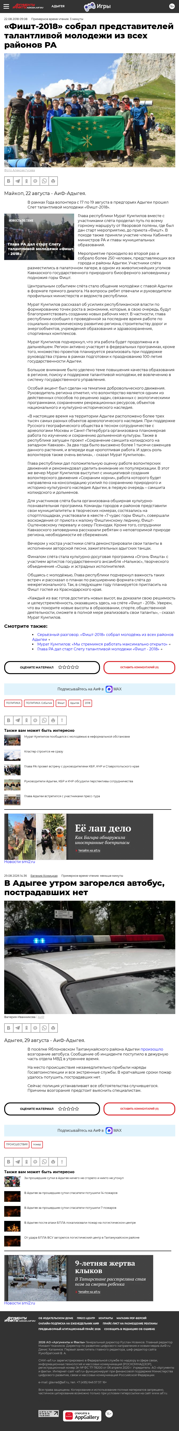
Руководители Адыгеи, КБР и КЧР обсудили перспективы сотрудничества (78, 781)
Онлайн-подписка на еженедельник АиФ (68, 1323)
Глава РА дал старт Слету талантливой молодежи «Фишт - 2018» (98, 649)
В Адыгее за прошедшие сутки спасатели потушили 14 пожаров (70, 1193)
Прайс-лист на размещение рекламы (130, 1323)
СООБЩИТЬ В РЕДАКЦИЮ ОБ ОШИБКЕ (129, 1329)
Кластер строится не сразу (43, 751)
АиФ (41, 1017)
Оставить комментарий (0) (139, 667)
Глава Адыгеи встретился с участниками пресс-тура (62, 796)
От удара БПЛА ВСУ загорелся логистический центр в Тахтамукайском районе (81, 1237)
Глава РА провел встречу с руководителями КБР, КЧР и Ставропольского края (81, 766)
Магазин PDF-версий (131, 1318)
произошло (152, 1049)
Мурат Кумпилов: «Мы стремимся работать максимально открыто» (102, 644)
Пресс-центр (86, 1318)
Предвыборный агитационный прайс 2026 (69, 1329)
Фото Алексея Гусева (19, 170)
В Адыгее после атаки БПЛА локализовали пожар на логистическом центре (80, 1222)
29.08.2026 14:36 (15, 875)
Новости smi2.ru (19, 862)
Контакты (106, 1318)
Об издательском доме (55, 1318)
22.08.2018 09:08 (16, 19)
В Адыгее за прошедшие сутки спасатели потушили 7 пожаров (70, 1207)
